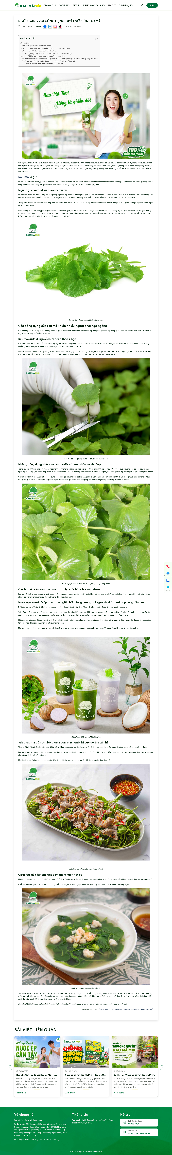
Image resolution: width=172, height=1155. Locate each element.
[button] (95, 39)
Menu (76, 5)
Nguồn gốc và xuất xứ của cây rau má (38, 46)
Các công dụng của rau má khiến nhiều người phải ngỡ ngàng (45, 48)
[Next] (162, 1067)
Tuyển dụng (126, 5)
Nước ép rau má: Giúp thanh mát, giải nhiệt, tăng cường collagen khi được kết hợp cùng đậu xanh (61, 59)
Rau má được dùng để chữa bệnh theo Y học (41, 51)
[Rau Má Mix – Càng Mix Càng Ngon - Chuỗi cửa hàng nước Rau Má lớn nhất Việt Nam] (28, 5)
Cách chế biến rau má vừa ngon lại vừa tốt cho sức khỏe (43, 56)
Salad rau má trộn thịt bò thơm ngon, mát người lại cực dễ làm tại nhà (51, 61)
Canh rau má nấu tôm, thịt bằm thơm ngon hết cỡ (44, 64)
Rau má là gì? (26, 43)
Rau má (23, 177)
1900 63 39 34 (133, 1124)
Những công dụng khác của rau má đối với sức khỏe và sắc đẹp (48, 54)
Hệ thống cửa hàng (93, 5)
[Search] (142, 5)
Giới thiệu (64, 5)
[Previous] (10, 1067)
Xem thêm (21, 1093)
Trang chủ (49, 5)
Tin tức (112, 5)
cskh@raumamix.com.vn (139, 1134)
